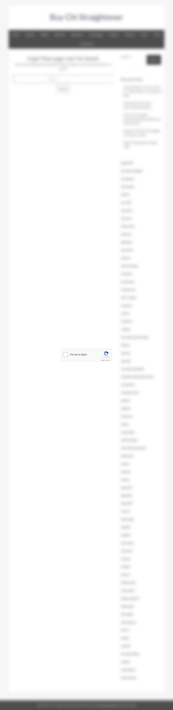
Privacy (103, 360)
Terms (108, 360)
